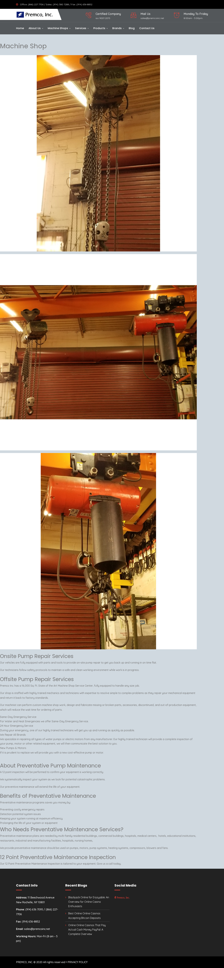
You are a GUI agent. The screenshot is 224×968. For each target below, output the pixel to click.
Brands (117, 28)
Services (80, 28)
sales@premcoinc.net (152, 18)
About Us (35, 28)
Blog (132, 28)
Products (99, 28)
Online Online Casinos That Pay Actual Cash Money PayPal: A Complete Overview (87, 930)
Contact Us (146, 28)
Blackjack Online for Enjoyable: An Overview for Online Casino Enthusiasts (88, 902)
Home (20, 28)
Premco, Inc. (123, 897)
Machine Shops (58, 28)
